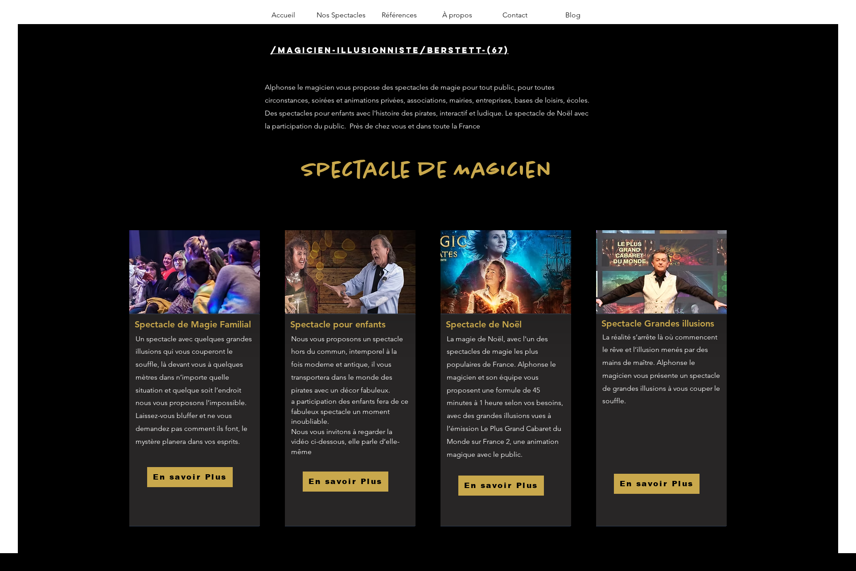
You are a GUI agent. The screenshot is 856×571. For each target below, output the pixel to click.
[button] (341, 15)
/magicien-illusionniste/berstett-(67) (389, 50)
